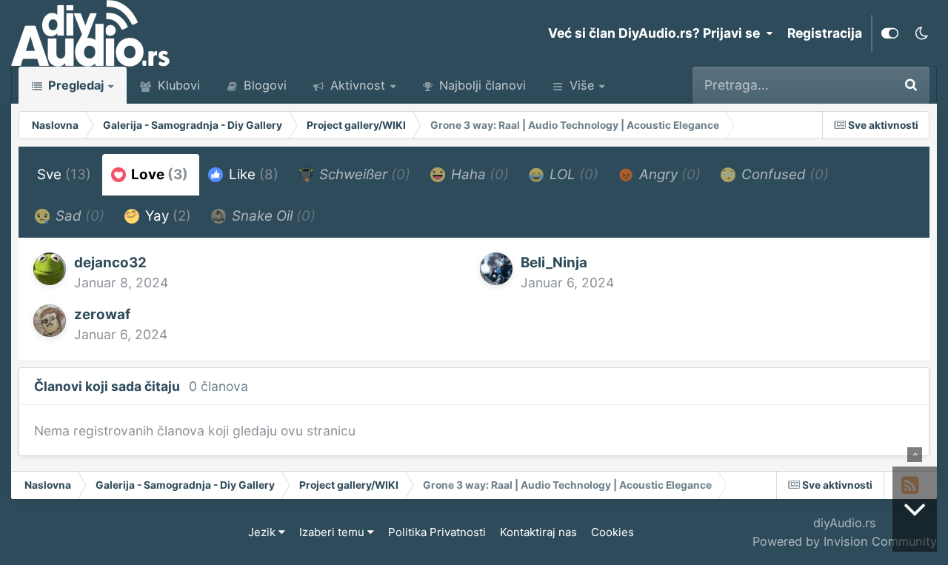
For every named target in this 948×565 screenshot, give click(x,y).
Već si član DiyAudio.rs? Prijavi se (657, 33)
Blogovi (263, 85)
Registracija (824, 33)
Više (582, 85)
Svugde (849, 85)
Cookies (612, 532)
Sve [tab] (64, 174)
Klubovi (177, 85)
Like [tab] (251, 174)
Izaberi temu (333, 532)
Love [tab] (158, 174)
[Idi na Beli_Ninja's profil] (496, 269)
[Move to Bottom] (914, 509)
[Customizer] (890, 33)
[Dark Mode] (921, 33)
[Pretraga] (910, 85)
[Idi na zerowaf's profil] (49, 320)
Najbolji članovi (480, 85)
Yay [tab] (166, 215)
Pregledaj (74, 85)
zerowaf (102, 314)
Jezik (263, 532)
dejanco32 (110, 262)
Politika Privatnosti (437, 532)
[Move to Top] (914, 454)
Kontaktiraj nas (538, 532)
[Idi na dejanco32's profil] (49, 269)
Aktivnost (356, 85)
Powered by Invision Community (844, 541)
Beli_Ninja (554, 262)
